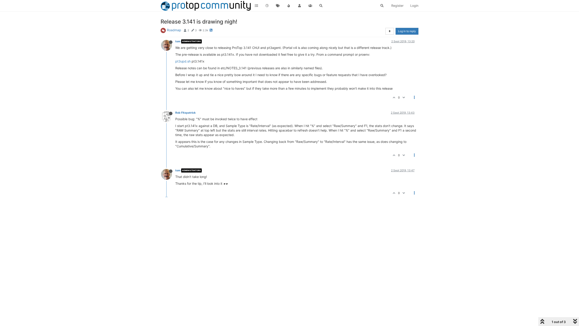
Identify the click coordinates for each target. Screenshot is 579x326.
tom (177, 41)
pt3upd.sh (183, 61)
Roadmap (174, 30)
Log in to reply (407, 31)
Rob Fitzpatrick (185, 112)
